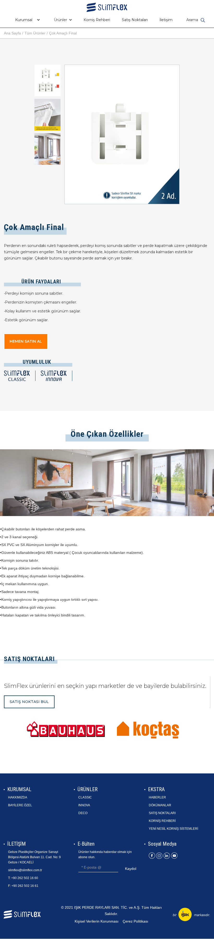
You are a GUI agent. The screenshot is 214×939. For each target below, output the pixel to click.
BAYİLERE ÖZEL (20, 805)
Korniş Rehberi (97, 19)
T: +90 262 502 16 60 (23, 878)
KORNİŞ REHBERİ (162, 821)
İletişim (166, 19)
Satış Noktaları (135, 19)
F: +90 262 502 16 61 (23, 886)
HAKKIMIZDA (17, 797)
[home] (107, 6)
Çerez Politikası (135, 921)
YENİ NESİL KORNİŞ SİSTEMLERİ (173, 829)
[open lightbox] (47, 80)
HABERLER (157, 797)
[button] (26, 20)
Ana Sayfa (12, 33)
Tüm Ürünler (35, 33)
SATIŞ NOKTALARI (162, 813)
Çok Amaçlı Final (63, 33)
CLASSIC (85, 797)
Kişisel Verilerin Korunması (96, 921)
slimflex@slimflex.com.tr (25, 870)
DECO (82, 813)
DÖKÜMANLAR (160, 805)
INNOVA (84, 805)
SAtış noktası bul (29, 701)
